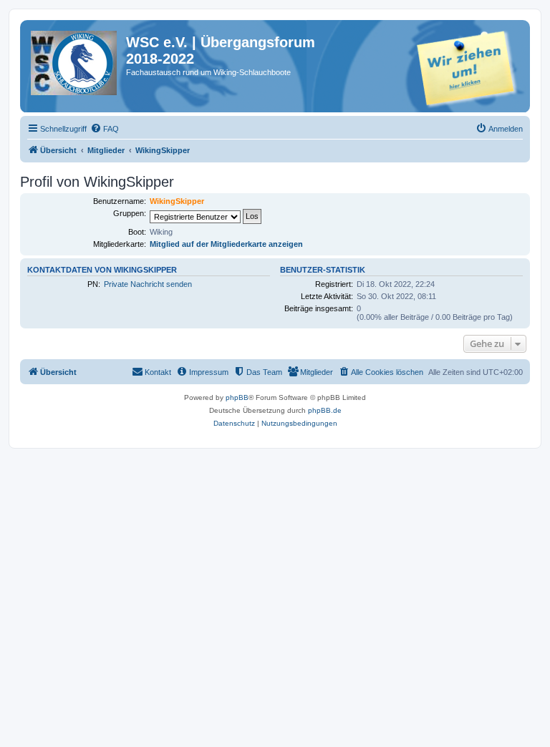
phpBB (237, 397)
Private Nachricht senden (148, 284)
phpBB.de (325, 410)
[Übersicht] (75, 64)
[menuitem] (104, 128)
